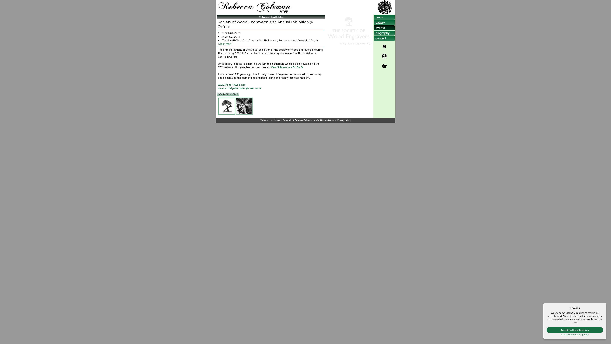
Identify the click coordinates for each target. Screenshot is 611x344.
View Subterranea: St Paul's (287, 67)
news (379, 17)
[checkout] (384, 66)
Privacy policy (344, 120)
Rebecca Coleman (303, 120)
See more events (228, 94)
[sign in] (384, 56)
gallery (380, 22)
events (380, 27)
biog (383, 33)
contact (381, 38)
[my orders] (384, 46)
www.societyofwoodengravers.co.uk (239, 88)
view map (225, 43)
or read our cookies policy (575, 334)
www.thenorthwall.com (232, 84)
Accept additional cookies (575, 330)
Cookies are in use (325, 120)
